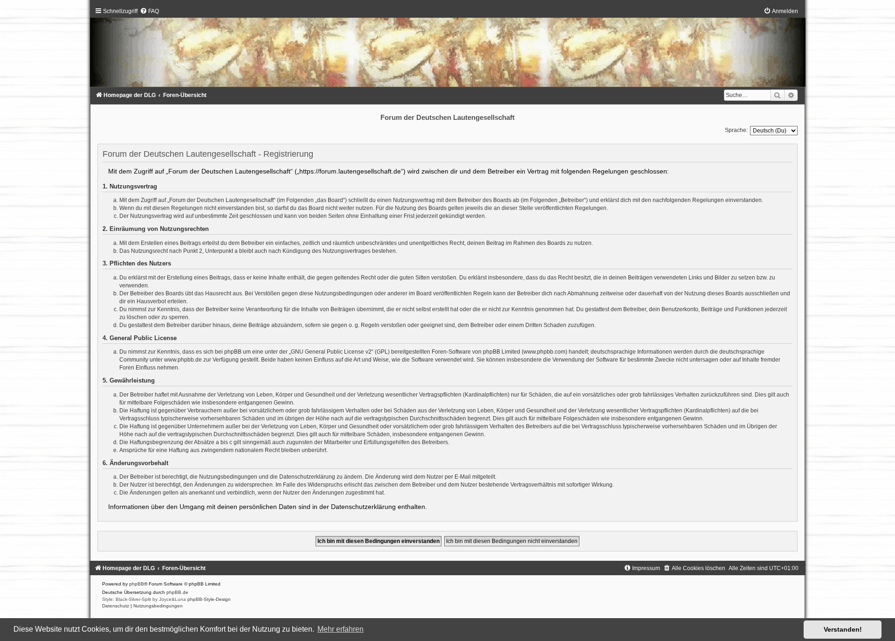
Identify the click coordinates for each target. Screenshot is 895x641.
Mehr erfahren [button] (340, 629)
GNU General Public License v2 (331, 351)
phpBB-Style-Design (209, 599)
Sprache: (736, 130)
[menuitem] (149, 11)
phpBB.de (177, 592)
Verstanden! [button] (843, 629)
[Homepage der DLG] (447, 49)
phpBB (136, 583)
